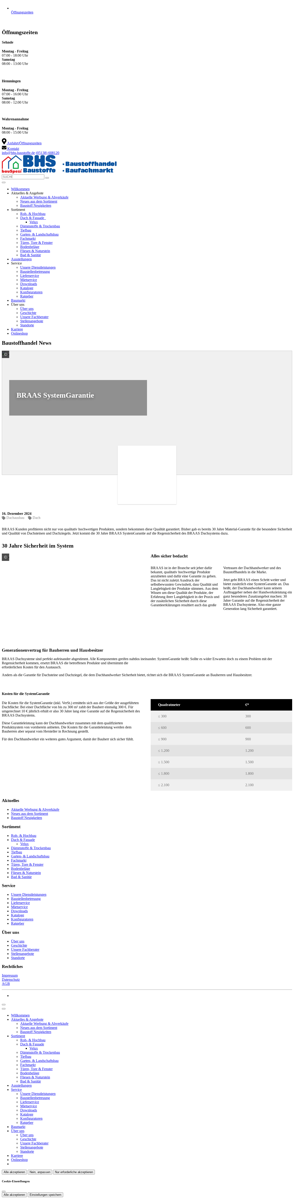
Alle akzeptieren (14, 1172)
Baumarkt (18, 300)
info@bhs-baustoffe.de (18, 153)
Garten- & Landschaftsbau (39, 234)
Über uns (27, 309)
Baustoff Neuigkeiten (35, 205)
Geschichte (28, 313)
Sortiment (18, 1036)
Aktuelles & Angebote (27, 1019)
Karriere (17, 329)
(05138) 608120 (47, 153)
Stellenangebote (31, 321)
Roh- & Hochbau (32, 214)
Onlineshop (19, 333)
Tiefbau (25, 230)
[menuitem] (22, 143)
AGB (6, 984)
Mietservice (28, 280)
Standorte (27, 325)
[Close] (4, 1008)
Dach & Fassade (32, 218)
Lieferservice (29, 276)
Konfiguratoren (31, 292)
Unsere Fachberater (34, 317)
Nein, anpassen (40, 1172)
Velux (33, 222)
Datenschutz (11, 979)
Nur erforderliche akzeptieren (74, 1172)
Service (16, 1090)
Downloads (28, 284)
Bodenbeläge (29, 247)
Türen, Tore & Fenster (36, 243)
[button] (4, 182)
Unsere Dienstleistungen (38, 267)
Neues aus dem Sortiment (38, 201)
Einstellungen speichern (45, 1194)
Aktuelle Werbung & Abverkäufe (44, 197)
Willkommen (20, 189)
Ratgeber (26, 296)
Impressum (10, 975)
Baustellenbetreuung (35, 271)
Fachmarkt (28, 238)
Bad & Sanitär (30, 255)
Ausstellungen (21, 259)
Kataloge (26, 288)
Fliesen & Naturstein (35, 251)
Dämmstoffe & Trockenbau (40, 226)
